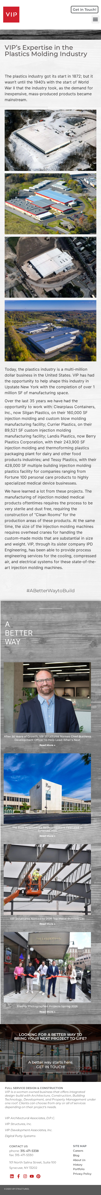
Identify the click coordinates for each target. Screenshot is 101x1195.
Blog (76, 1155)
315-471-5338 (29, 1151)
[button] (95, 19)
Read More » (47, 745)
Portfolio (79, 1169)
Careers (78, 1150)
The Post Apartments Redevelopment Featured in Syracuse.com (47, 829)
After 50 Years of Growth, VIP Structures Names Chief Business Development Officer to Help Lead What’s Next (47, 738)
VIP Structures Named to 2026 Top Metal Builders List (47, 918)
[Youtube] (32, 1176)
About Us (79, 1160)
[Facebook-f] (18, 1176)
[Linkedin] (12, 1176)
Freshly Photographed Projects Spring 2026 (47, 1006)
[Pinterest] (38, 1176)
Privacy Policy (82, 1173)
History (77, 1164)
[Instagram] (25, 1176)
